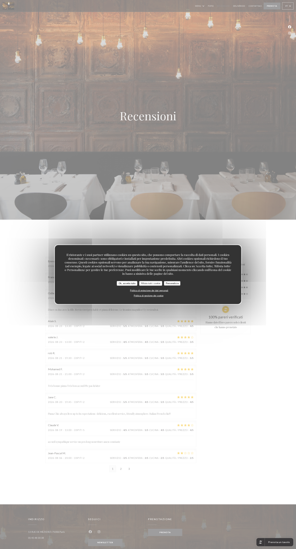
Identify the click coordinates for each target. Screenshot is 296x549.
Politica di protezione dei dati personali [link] (149, 290)
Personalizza (172, 283)
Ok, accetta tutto (127, 283)
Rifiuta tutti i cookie (150, 283)
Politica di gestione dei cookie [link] (148, 295)
